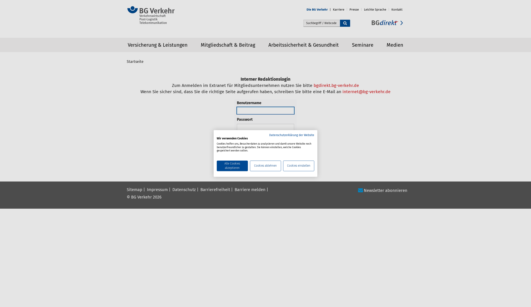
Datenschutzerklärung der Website (291, 135)
